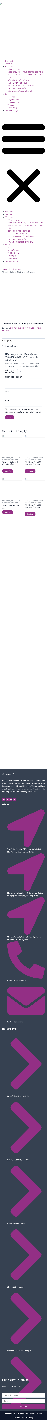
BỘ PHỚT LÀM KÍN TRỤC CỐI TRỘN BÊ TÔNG (25, 72)
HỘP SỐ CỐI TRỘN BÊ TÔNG (19, 80)
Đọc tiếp (8, 471)
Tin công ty (12, 105)
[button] (23, 162)
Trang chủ (9, 61)
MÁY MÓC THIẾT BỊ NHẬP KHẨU (20, 91)
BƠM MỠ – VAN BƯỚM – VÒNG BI (21, 86)
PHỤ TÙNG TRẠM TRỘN (17, 88)
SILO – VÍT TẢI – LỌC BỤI (17, 83)
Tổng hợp (11, 97)
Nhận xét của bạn (14, 377)
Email (7, 400)
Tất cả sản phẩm (14, 69)
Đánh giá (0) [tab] (7, 341)
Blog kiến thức (13, 100)
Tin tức (7, 94)
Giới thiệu (8, 64)
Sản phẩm (9, 67)
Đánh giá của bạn (9, 371)
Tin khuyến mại (13, 102)
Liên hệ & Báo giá (11, 111)
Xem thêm (32, 792)
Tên (7, 391)
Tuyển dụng (12, 108)
